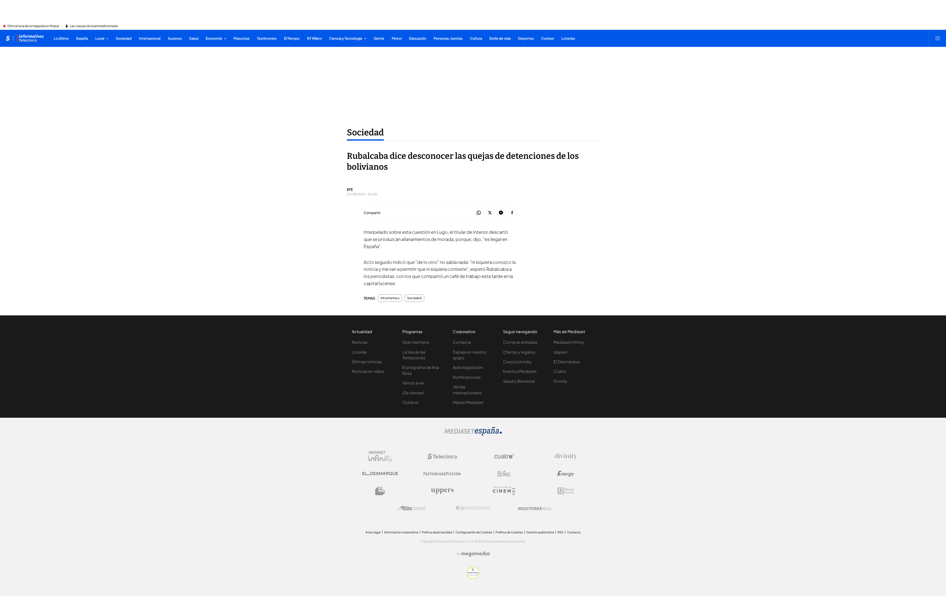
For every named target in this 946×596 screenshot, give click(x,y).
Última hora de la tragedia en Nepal (33, 26)
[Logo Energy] (565, 474)
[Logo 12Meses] (565, 491)
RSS (560, 532)
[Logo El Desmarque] (380, 473)
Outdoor (410, 402)
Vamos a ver (413, 382)
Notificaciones (467, 377)
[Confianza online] (473, 577)
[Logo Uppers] (442, 491)
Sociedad (365, 132)
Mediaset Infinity (569, 342)
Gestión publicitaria (540, 532)
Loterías (359, 352)
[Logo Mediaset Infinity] (380, 456)
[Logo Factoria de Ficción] (442, 474)
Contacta (462, 342)
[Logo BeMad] (380, 491)
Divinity (560, 381)
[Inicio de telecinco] (8, 38)
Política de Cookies (509, 532)
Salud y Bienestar (519, 381)
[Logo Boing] (504, 474)
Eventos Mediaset (520, 371)
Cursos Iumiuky (517, 361)
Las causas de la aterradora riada (94, 26)
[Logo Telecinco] (442, 456)
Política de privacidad (437, 532)
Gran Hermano (415, 342)
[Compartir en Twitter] (490, 212)
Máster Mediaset (468, 402)
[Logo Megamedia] (475, 553)
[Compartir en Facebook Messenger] (501, 212)
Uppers (560, 352)
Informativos (390, 298)
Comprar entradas (520, 342)
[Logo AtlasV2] (411, 508)
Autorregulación (468, 367)
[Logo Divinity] (566, 456)
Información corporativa (401, 532)
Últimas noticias (367, 361)
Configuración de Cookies (474, 532)
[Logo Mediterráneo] (535, 508)
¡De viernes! (413, 392)
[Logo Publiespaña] (473, 508)
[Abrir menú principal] (937, 38)
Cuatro (560, 371)
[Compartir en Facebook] (512, 212)
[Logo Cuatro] (504, 456)
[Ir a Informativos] (30, 38)
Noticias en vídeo (368, 371)
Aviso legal (373, 532)
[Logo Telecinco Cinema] (504, 490)
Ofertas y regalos (519, 352)
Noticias (360, 342)
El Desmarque (567, 361)
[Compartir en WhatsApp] (478, 212)
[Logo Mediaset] (473, 434)
